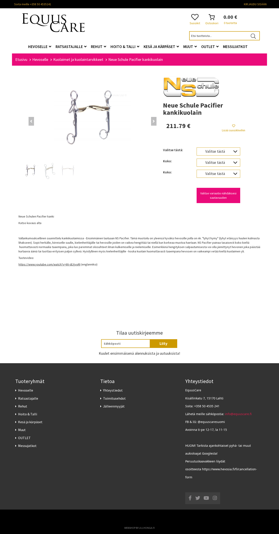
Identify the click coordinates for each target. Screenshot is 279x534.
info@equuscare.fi (238, 414)
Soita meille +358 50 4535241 (32, 4)
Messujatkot (27, 445)
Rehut (22, 406)
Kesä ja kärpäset (30, 422)
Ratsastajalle (28, 398)
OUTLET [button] (208, 46)
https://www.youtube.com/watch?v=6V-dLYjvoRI (49, 264)
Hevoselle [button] (38, 46)
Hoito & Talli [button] (123, 46)
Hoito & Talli (27, 414)
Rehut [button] (97, 46)
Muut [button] (188, 46)
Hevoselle (25, 390)
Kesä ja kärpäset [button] (160, 46)
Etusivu (21, 59)
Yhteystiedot (113, 390)
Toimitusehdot (114, 398)
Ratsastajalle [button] (70, 46)
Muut (22, 430)
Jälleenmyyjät (114, 406)
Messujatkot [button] (235, 46)
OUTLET (24, 438)
